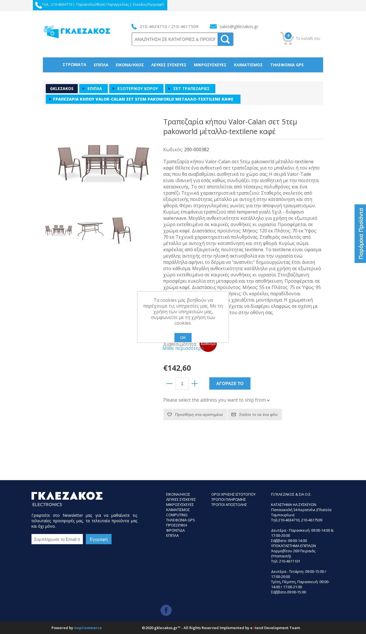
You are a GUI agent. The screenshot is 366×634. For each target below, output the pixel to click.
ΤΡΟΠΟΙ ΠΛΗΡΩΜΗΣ (228, 499)
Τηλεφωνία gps (287, 64)
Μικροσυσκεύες (210, 64)
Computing (177, 514)
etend (256, 627)
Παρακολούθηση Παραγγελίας (102, 4)
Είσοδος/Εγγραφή (148, 4)
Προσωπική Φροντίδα (183, 79)
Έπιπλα (101, 64)
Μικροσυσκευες (180, 504)
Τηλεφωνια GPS (180, 520)
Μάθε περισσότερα (183, 348)
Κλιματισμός (248, 64)
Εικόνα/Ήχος (130, 64)
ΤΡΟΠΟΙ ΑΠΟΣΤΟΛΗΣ (229, 504)
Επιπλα (172, 535)
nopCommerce (88, 627)
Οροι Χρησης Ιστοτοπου (233, 494)
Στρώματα (74, 64)
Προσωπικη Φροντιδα (176, 528)
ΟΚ (183, 337)
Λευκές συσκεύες (168, 64)
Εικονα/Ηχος (178, 494)
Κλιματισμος (178, 509)
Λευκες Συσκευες (181, 499)
